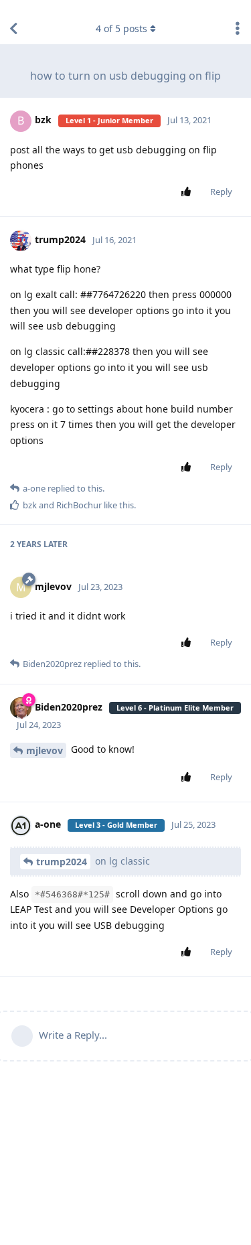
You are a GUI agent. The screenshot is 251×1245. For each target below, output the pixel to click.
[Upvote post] (188, 192)
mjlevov (44, 750)
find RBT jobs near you (45, 6)
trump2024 (61, 861)
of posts (121, 28)
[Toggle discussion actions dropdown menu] (237, 28)
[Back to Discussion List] (13, 28)
